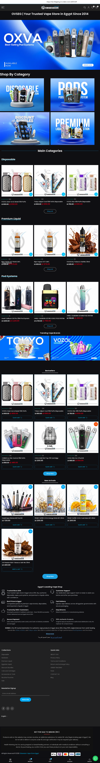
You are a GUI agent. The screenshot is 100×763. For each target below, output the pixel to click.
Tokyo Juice (33, 630)
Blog (52, 677)
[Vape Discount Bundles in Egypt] (25, 128)
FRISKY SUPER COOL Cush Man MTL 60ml (81, 518)
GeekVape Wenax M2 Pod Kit (12, 518)
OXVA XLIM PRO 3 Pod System (44, 318)
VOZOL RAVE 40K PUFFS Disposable (14, 202)
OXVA (17, 630)
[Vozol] (75, 352)
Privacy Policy (55, 658)
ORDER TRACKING (56, 668)
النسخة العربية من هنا (56, 637)
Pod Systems (77, 630)
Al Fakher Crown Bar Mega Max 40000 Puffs (82, 202)
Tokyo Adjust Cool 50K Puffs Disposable (49, 411)
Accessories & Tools (8, 674)
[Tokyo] (25, 352)
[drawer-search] (85, 7)
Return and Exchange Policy (60, 664)
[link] (50, 45)
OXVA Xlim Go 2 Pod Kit (75, 458)
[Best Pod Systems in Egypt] (75, 94)
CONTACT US (55, 674)
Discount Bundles (7, 668)
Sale (3, 681)
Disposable (5, 654)
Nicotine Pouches (7, 677)
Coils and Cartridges (8, 671)
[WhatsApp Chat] (95, 758)
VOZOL (22, 630)
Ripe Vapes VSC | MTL (9, 262)
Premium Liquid (7, 661)
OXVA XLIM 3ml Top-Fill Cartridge (46, 458)
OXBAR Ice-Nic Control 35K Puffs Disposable (13, 459)
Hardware (5, 658)
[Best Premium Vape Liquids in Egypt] (75, 128)
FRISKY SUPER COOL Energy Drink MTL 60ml (49, 518)
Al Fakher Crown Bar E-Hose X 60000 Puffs (50, 202)
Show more (50, 634)
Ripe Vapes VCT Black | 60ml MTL (79, 262)
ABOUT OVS (54, 654)
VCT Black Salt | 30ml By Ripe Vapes (47, 262)
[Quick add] (31, 194)
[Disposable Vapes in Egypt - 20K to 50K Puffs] (25, 94)
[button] (4, 168)
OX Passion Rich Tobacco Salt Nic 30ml (16, 563)
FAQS (52, 671)
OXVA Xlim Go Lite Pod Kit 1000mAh (14, 318)
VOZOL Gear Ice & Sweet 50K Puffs (14, 411)
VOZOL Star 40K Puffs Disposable (79, 411)
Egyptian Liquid (7, 664)
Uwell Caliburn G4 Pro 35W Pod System (81, 318)
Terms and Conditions (58, 661)
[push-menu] (2, 7)
